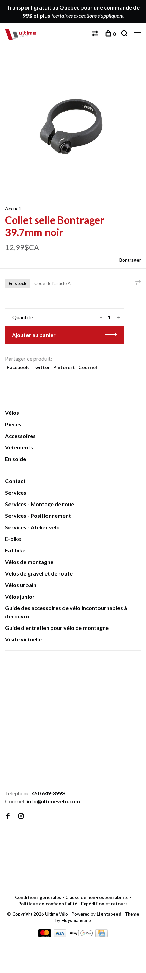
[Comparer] (96, 34)
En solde (15, 459)
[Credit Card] (101, 935)
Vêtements (19, 447)
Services (15, 492)
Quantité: (23, 317)
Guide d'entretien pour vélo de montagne (57, 627)
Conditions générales (38, 897)
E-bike (13, 538)
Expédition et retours (104, 903)
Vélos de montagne (29, 562)
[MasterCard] (45, 935)
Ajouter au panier (34, 335)
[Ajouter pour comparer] (138, 283)
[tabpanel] (73, 125)
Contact (15, 481)
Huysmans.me (76, 920)
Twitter (41, 367)
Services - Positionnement (38, 515)
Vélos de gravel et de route (39, 573)
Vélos (12, 412)
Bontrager (130, 260)
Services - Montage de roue (39, 504)
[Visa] (60, 935)
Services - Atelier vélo (32, 527)
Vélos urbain (20, 585)
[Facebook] (8, 816)
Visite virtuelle (23, 639)
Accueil (13, 208)
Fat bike (15, 550)
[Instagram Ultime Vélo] (21, 816)
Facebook (18, 367)
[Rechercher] (125, 34)
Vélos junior (20, 596)
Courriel (87, 367)
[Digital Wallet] (81, 935)
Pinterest (64, 367)
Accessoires (20, 435)
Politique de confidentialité (47, 903)
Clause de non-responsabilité (97, 897)
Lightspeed (109, 914)
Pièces (13, 424)
